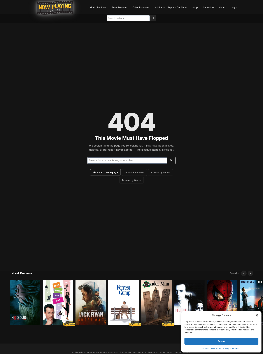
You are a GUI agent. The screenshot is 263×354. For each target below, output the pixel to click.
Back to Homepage (107, 172)
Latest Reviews (21, 273)
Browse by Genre (131, 180)
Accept (221, 341)
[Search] (153, 18)
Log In (234, 7)
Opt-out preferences (211, 348)
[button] (256, 315)
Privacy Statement (231, 348)
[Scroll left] (244, 273)
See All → (234, 273)
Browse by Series (160, 172)
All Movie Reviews (134, 172)
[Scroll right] (250, 273)
